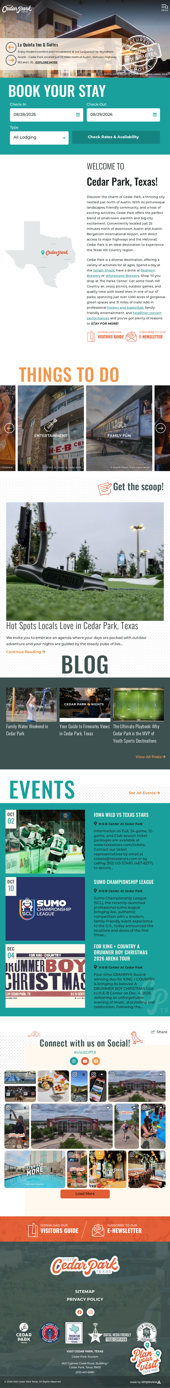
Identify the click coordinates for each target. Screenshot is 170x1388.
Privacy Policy (85, 1300)
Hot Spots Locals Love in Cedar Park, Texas (72, 627)
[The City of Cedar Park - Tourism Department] (17, 9)
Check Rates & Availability (114, 137)
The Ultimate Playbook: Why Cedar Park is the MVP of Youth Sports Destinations (136, 734)
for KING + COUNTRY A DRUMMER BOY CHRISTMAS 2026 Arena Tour (121, 953)
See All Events (143, 793)
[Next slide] (11, 60)
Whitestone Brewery (122, 276)
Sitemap (85, 1292)
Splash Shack (103, 270)
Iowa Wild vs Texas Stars (121, 815)
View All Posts (149, 757)
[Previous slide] (11, 47)
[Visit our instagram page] (74, 1061)
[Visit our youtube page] (85, 1061)
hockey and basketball (125, 308)
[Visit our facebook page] (96, 1061)
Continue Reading (25, 652)
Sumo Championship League (124, 882)
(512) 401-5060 (85, 1372)
